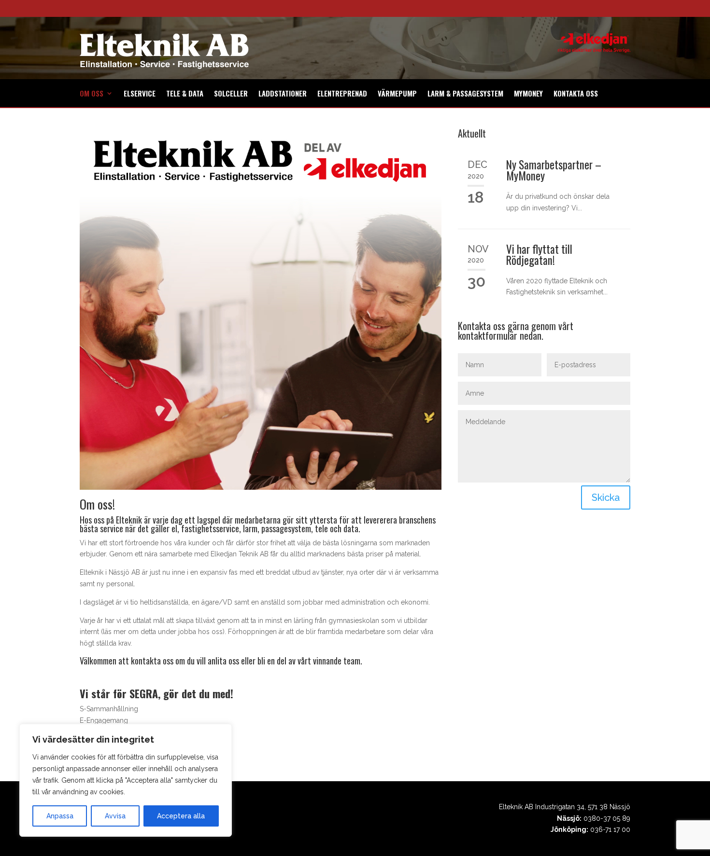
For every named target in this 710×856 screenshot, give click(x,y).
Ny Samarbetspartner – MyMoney (553, 170)
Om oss (91, 94)
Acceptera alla (181, 816)
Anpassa (59, 816)
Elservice (140, 94)
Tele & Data (184, 94)
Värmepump (397, 94)
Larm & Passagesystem (465, 94)
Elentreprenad (342, 94)
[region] (125, 780)
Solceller (231, 94)
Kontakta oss (576, 94)
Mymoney (528, 94)
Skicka (606, 497)
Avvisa (115, 816)
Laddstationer (282, 94)
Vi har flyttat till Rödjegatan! (539, 254)
